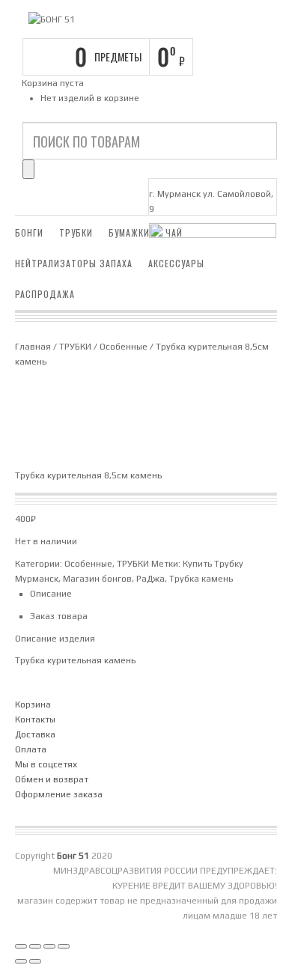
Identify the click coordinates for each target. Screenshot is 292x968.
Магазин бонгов (97, 578)
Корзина (33, 704)
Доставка (35, 734)
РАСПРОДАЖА (45, 293)
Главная (33, 346)
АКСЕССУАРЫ (176, 263)
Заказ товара (59, 616)
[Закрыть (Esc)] (64, 946)
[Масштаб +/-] (21, 946)
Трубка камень (201, 578)
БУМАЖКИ (129, 232)
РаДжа (150, 578)
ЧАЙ (174, 232)
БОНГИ (29, 232)
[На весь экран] (35, 946)
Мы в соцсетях (46, 764)
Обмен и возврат (51, 779)
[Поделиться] (49, 946)
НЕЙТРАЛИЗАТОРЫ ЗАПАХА (74, 263)
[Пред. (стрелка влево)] (21, 961)
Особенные (123, 346)
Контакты (35, 719)
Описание (51, 593)
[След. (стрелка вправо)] (35, 961)
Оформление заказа (59, 794)
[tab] (153, 593)
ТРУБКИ (76, 232)
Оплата (30, 749)
